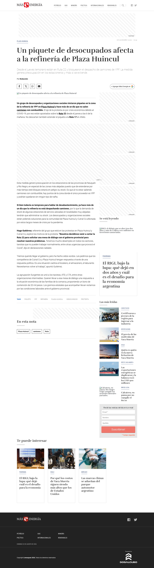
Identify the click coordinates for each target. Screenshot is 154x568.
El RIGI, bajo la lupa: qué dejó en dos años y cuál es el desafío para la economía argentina (118, 275)
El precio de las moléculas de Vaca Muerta (128, 337)
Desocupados (72, 299)
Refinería (44, 299)
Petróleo (57, 5)
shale (123, 345)
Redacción (24, 79)
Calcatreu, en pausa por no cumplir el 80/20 (127, 396)
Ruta (61, 113)
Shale (52, 472)
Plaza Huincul (22, 41)
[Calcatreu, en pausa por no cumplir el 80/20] (109, 394)
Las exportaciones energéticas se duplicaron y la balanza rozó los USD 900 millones (128, 375)
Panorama (107, 256)
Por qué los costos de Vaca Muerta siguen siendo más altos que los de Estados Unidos (61, 486)
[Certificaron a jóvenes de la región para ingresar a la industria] (109, 315)
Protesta (85, 299)
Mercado (84, 472)
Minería (74, 5)
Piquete (27, 299)
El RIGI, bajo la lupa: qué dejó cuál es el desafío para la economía (30, 482)
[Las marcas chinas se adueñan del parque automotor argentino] (92, 459)
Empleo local (125, 387)
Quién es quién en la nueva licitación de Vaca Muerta (128, 354)
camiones (21, 110)
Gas (66, 5)
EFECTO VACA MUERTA (127, 362)
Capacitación (125, 308)
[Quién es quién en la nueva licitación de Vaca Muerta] (109, 351)
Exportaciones (125, 329)
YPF (35, 299)
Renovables (111, 5)
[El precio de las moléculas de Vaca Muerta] (109, 334)
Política (84, 5)
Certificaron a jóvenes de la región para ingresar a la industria (128, 318)
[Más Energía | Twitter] (135, 5)
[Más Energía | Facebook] (132, 5)
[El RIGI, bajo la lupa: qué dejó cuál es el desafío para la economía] (30, 459)
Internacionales (97, 5)
